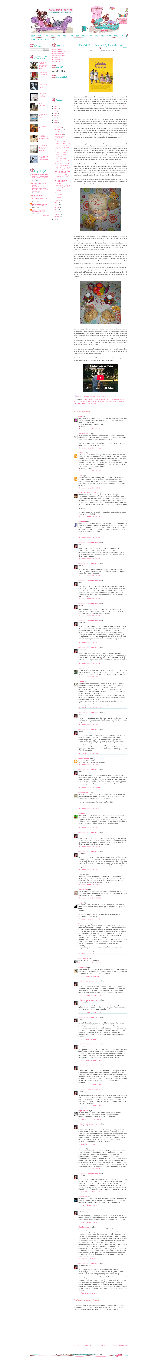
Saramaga (82, 968)
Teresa (81, 682)
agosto (58, 200)
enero (57, 216)
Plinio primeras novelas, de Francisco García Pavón (61, 195)
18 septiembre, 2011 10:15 (89, 517)
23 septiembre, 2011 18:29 (89, 1119)
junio (57, 205)
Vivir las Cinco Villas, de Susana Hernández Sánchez (63, 176)
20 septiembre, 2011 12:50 (90, 1060)
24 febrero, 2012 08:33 (88, 1258)
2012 (58, 35)
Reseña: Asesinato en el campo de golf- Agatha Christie (40, 178)
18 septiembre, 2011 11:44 (89, 576)
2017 (90, 35)
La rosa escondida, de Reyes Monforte (44, 137)
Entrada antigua (120, 1345)
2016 (83, 35)
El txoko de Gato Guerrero (61, 51)
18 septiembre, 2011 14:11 (89, 765)
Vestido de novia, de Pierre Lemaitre (44, 95)
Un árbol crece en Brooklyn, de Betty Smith (62, 160)
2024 (40, 39)
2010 (46, 35)
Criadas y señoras (112, 399)
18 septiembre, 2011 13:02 (89, 753)
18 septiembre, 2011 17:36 (89, 847)
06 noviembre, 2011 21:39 (89, 1169)
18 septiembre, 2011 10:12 (89, 488)
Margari (81, 813)
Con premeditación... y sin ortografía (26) (62, 140)
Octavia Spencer (106, 401)
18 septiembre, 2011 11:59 (89, 664)
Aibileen (85, 399)
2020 (109, 35)
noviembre (59, 129)
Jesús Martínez (84, 434)
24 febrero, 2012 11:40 (88, 1293)
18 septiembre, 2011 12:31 (89, 677)
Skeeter (122, 401)
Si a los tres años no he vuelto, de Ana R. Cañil (43, 148)
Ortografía (56, 61)
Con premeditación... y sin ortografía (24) (62, 168)
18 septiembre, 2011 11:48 (89, 616)
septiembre (59, 134)
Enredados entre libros (40, 174)
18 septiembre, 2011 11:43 (89, 559)
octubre (58, 132)
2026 (53, 39)
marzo (57, 212)
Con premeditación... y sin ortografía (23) (62, 186)
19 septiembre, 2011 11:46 (89, 953)
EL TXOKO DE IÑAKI (38, 210)
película (115, 401)
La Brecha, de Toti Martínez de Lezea (43, 126)
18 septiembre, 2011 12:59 (89, 725)
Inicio (103, 1345)
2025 (47, 39)
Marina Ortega (84, 792)
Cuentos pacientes (58, 55)
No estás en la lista (38, 205)
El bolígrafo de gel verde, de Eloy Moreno (61, 181)
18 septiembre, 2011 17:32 (89, 827)
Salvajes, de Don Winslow (43, 73)
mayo (57, 207)
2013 (64, 35)
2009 (39, 35)
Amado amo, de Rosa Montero (62, 148)
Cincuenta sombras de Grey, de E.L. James (43, 85)
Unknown (81, 453)
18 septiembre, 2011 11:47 (89, 599)
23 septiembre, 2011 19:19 (89, 1144)
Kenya (80, 903)
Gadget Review (98, 1354)
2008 (33, 35)
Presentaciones (57, 59)
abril (57, 209)
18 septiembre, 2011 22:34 (89, 898)
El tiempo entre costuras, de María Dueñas (44, 157)
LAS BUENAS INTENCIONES (40, 211)
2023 (33, 39)
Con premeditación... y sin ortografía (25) (62, 151)
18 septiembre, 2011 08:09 (89, 471)
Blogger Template (86, 1354)
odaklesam (82, 1196)
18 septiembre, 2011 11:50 (89, 643)
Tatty (80, 476)
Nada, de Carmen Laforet (60, 189)
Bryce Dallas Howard (97, 399)
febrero (58, 214)
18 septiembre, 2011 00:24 (89, 429)
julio (56, 202)
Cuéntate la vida (60, 1354)
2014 (71, 35)
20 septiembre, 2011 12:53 (89, 1106)
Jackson (82, 401)
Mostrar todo (46, 215)
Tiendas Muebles (84, 1227)
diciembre (58, 127)
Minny (88, 401)
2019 (102, 35)
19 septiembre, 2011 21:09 (89, 963)
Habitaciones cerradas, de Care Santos (43, 105)
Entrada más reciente (82, 1345)
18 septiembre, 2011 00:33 (89, 448)
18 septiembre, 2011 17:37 (89, 869)
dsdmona (82, 521)
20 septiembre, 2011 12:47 (89, 1012)
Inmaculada (83, 890)
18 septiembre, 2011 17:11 (89, 808)
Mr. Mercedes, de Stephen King (43, 116)
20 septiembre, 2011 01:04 (90, 976)
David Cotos (83, 958)
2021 (116, 35)
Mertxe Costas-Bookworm (88, 493)
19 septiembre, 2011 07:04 (89, 919)
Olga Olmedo (83, 1111)
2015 (77, 35)
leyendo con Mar (37, 195)
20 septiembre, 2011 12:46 (89, 995)
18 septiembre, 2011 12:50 (89, 707)
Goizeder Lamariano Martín (89, 542)
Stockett (77, 403)
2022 (123, 35)
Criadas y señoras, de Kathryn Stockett (62, 144)
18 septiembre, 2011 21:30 (89, 885)
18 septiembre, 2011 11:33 (89, 538)
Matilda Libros (84, 924)
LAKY (80, 416)
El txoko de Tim (57, 49)
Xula (80, 668)
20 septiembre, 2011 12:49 (89, 1039)
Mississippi (95, 401)
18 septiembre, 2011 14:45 (89, 787)
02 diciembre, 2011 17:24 (88, 1205)
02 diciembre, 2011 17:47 (88, 1222)
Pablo (125, 106)
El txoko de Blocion (58, 53)
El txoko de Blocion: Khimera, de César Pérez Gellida (43, 65)
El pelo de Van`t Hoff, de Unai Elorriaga (62, 164)
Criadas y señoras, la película (100, 45)
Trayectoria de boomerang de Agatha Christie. (39, 198)
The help (84, 403)
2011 (52, 35)
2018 (96, 35)
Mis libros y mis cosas (39, 204)
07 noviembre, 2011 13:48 (89, 1192)
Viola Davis (92, 403)
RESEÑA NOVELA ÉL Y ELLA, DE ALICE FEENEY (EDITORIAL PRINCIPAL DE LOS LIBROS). (40, 189)
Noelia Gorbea (83, 758)
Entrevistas (56, 57)
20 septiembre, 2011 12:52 (89, 1085)
